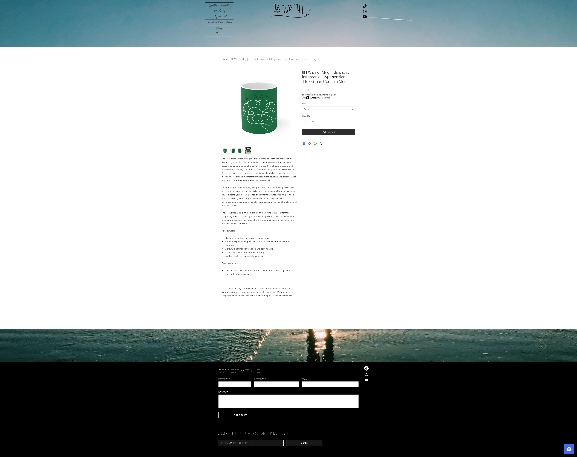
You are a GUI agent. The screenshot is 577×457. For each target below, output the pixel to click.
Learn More (324, 97)
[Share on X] (321, 143)
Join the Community (219, 5)
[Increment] (313, 121)
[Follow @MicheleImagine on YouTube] (365, 16)
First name (224, 379)
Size (304, 103)
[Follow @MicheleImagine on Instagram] (365, 11)
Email (306, 379)
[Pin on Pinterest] (309, 143)
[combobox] (328, 109)
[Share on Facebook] (304, 143)
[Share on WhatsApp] (315, 143)
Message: (224, 392)
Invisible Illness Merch (219, 22)
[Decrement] (304, 121)
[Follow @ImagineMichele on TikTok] (365, 6)
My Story (219, 11)
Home (219, 34)
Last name (260, 379)
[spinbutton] (309, 121)
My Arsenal (219, 16)
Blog (219, 28)
